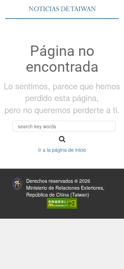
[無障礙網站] (62, 202)
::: (4, 179)
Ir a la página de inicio (62, 149)
